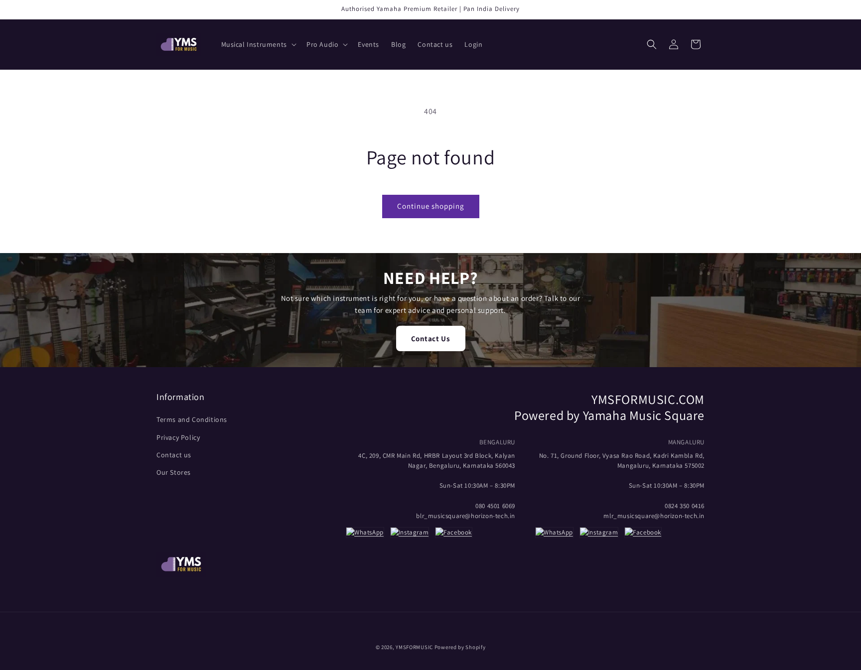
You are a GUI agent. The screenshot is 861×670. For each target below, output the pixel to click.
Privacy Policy (178, 437)
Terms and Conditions (191, 419)
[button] (257, 44)
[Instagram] (409, 533)
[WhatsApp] (365, 533)
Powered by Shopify (460, 647)
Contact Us (430, 338)
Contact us (173, 454)
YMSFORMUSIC (414, 647)
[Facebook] (453, 533)
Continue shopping (430, 206)
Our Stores (173, 472)
